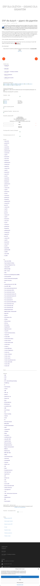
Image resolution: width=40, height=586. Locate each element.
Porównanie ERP (7, 460)
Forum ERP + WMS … (7, 286)
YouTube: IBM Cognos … (8, 348)
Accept (20, 576)
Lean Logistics (6, 435)
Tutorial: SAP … (6, 334)
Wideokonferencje (7, 497)
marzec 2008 (6, 253)
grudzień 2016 (6, 143)
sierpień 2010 (6, 234)
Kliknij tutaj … (20, 51)
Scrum (5, 481)
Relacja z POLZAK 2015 (8, 74)
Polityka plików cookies (20, 584)
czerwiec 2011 (6, 214)
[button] (38, 568)
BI (4, 384)
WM (5, 499)
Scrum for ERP (6, 483)
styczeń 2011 (6, 224)
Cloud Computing (7, 386)
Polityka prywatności (8, 532)
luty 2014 (5, 176)
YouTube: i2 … (6, 346)
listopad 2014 (6, 160)
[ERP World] (5, 83)
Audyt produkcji (33, 3)
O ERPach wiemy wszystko (8, 77)
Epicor (5, 400)
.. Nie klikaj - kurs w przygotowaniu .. (20, 507)
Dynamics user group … (8, 280)
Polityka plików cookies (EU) (30, 6)
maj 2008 (5, 251)
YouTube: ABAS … (7, 336)
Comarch (5, 388)
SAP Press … (6, 323)
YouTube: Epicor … (7, 344)
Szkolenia (5, 6)
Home (4, 3)
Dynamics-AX (6, 398)
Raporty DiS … (6, 313)
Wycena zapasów (7, 501)
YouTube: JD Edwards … (8, 354)
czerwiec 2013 (6, 187)
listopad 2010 (6, 228)
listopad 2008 (6, 247)
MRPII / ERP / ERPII (14, 23)
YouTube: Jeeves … (7, 356)
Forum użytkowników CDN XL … (9, 290)
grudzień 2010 (6, 226)
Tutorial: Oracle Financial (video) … (10, 332)
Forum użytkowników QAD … (9, 305)
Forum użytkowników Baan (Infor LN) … (10, 288)
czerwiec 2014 (6, 168)
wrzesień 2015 (6, 152)
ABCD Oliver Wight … (7, 268)
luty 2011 (5, 222)
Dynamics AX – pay (7, 396)
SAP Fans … (6, 315)
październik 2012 (7, 201)
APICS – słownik (7, 270)
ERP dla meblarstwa (7, 402)
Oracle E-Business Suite (8, 456)
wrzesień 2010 (6, 232)
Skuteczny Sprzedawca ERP (9, 485)
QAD (5, 466)
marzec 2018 (6, 141)
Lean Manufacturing (7, 437)
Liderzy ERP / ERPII (7, 439)
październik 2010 (7, 230)
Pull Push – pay (6, 464)
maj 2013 (5, 189)
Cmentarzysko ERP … (7, 276)
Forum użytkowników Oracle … (9, 303)
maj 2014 (5, 170)
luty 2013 (5, 193)
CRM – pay (6, 392)
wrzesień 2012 (6, 203)
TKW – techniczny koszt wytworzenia (10, 493)
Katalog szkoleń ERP (8, 518)
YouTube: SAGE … (7, 363)
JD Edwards (6, 431)
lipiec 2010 (6, 236)
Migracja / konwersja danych (9, 446)
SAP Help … (6, 319)
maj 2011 (5, 216)
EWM (5, 408)
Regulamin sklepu (7, 529)
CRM (5, 390)
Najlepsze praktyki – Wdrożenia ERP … (10, 311)
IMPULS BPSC (6, 423)
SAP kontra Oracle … (7, 321)
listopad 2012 (6, 199)
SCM (5, 479)
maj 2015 (5, 154)
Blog (22, 6)
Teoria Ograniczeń (7, 489)
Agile (5, 375)
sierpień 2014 (6, 166)
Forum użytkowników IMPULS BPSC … (10, 301)
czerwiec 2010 (6, 238)
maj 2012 (5, 209)
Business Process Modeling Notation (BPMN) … (12, 274)
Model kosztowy (7, 450)
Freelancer (6, 415)
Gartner (5, 417)
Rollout (5, 468)
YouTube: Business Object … (9, 338)
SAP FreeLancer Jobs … (8, 317)
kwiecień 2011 (6, 218)
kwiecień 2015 (6, 156)
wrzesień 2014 (6, 164)
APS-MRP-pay (6, 382)
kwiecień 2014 (6, 172)
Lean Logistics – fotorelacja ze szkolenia (11, 71)
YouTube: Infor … (7, 352)
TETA (5, 491)
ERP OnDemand (7, 404)
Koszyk (5, 527)
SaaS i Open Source (7, 472)
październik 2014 (7, 162)
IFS (4, 419)
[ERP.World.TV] (5, 103)
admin (9, 23)
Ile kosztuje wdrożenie (8, 421)
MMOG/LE (6, 448)
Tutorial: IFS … (6, 330)
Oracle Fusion (6, 458)
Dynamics (6, 394)
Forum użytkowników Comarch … (9, 292)
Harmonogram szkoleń (8, 521)
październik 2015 (7, 150)
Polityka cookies (7, 535)
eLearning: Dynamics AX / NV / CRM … (10, 284)
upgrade (5, 495)
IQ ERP (5, 427)
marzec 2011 (6, 220)
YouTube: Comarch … (7, 340)
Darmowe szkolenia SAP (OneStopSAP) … (11, 278)
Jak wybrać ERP (7, 429)
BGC (3, 1)
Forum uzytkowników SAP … (9, 307)
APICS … (5, 272)
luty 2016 (5, 145)
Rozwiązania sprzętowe (8, 470)
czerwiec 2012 (6, 207)
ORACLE (5, 454)
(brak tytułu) (6, 68)
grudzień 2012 (6, 197)
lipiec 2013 (6, 185)
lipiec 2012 (6, 205)
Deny (20, 579)
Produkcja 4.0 (26, 3)
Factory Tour (12, 6)
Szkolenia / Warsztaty (8, 487)
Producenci (6, 462)
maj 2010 (5, 240)
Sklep (18, 6)
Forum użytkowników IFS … (8, 299)
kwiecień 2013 (6, 191)
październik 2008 (7, 249)
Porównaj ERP (18, 3)
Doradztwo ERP (10, 3)
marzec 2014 (6, 174)
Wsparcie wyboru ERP (8, 524)
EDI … (5, 282)
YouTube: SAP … (7, 365)
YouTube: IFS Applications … (9, 350)
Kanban (5, 433)
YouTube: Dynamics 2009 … (8, 342)
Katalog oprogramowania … (8, 309)
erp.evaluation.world (7, 406)
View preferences (20, 582)
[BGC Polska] (26, 83)
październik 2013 (7, 183)
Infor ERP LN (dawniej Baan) (9, 425)
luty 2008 (5, 255)
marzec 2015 (6, 158)
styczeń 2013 (6, 195)
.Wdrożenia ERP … (7, 266)
